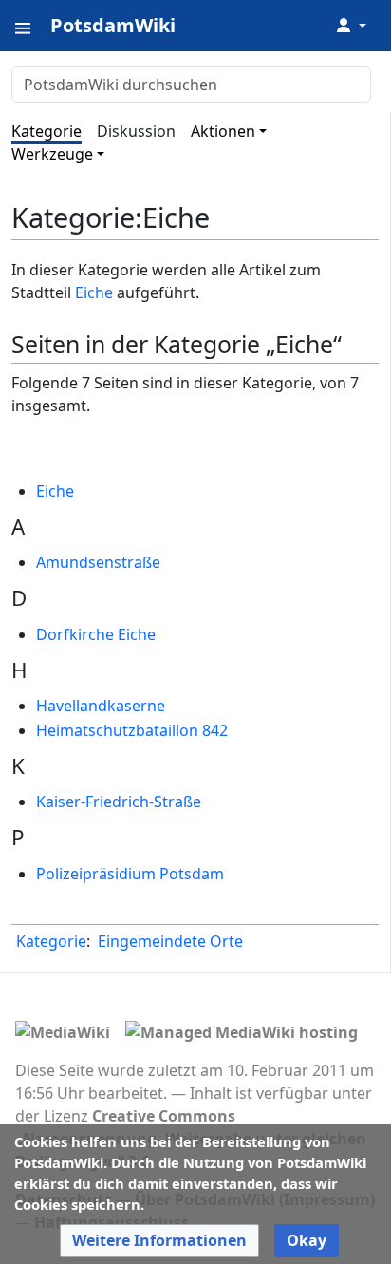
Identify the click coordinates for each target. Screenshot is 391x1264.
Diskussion (136, 131)
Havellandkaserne (100, 705)
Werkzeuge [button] (52, 153)
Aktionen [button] (223, 131)
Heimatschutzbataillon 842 (132, 730)
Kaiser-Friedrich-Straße (118, 801)
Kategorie (46, 131)
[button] (159, 1240)
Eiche (94, 292)
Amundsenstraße (98, 562)
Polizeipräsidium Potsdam (130, 873)
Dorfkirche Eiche (96, 634)
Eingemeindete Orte (170, 941)
